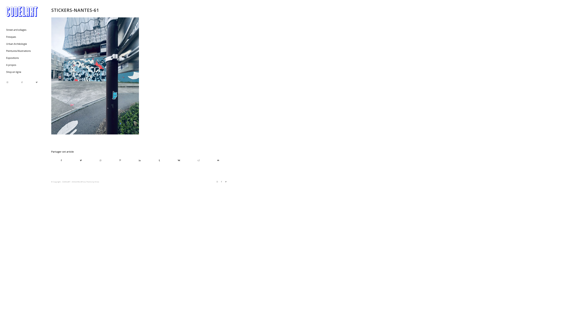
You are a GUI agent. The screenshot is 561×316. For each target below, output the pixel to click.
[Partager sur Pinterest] (120, 160)
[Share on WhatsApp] (100, 160)
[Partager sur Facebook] (61, 160)
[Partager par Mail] (218, 160)
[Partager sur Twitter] (81, 160)
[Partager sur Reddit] (198, 160)
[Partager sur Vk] (179, 160)
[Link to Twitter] (36, 82)
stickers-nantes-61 (75, 10)
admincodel (76, 141)
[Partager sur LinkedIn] (139, 160)
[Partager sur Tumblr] (159, 160)
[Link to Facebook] (22, 82)
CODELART (66, 182)
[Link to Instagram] (7, 82)
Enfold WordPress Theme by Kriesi (85, 182)
